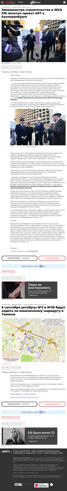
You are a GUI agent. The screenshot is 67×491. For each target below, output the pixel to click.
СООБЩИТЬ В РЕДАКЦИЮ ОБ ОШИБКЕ (53, 453)
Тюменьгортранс (6, 363)
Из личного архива (16, 63)
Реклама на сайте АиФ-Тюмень (21, 451)
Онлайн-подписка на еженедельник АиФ (24, 453)
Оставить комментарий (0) (52, 258)
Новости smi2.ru (7, 299)
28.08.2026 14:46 (6, 304)
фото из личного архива (20, 146)
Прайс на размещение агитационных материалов (45, 451)
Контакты (39, 453)
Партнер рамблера (28, 484)
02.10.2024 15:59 (6, 7)
